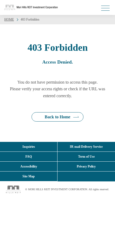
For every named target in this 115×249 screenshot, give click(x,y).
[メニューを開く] (105, 8)
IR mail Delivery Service (86, 147)
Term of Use (86, 156)
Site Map (28, 176)
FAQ (28, 156)
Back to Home (57, 117)
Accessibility (28, 166)
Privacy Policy (86, 166)
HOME (9, 19)
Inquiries (28, 147)
